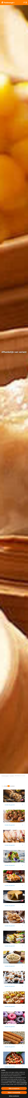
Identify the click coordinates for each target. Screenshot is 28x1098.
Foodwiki (12, 775)
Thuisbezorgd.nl (5, 775)
